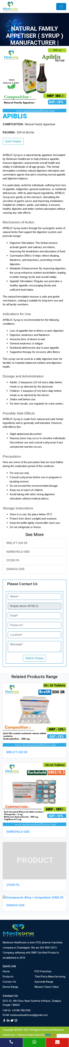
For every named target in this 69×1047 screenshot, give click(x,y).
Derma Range (10, 986)
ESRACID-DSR (15, 569)
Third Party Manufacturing (49, 976)
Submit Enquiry (34, 658)
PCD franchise (42, 971)
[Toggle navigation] (61, 6)
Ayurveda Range (43, 981)
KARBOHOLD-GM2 (18, 551)
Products (8, 976)
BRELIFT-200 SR (16, 543)
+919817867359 (21, 1010)
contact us (9, 981)
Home (6, 971)
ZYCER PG (12, 560)
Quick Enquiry (13, 141)
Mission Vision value (46, 986)
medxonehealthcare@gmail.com (29, 1015)
